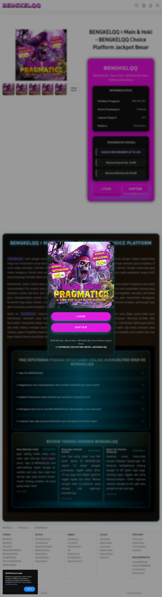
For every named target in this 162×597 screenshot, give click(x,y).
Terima (29, 589)
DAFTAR (81, 327)
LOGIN (81, 316)
